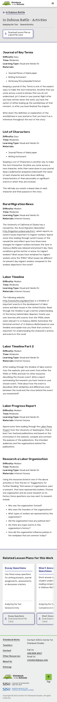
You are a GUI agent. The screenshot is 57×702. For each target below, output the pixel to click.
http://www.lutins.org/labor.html (18, 301)
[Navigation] (13, 3)
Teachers (7, 645)
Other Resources (11, 656)
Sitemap (7, 667)
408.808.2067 (34, 653)
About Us (7, 661)
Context (7, 650)
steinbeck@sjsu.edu (37, 660)
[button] (53, 3)
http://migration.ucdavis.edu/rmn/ (19, 231)
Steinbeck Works (11, 639)
